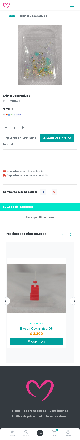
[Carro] (54, 432)
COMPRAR (38, 341)
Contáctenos (58, 410)
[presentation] (6, 301)
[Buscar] (26, 432)
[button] (21, 138)
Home (16, 410)
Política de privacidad (27, 416)
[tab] (40, 207)
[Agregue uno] (22, 127)
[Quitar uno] (6, 127)
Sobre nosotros (35, 410)
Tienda (10, 15)
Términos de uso (56, 416)
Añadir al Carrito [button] (57, 138)
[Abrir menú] (40, 433)
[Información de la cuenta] (67, 432)
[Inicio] (12, 432)
